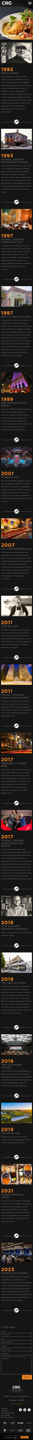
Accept (25, 1437)
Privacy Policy (7, 1417)
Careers (4, 1408)
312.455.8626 (16, 1404)
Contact (4, 1410)
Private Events (7, 1413)
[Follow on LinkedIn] (24, 1409)
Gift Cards (5, 1415)
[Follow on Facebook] (29, 1409)
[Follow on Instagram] (20, 1409)
